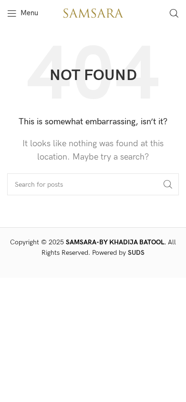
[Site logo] (93, 12)
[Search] (174, 13)
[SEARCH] (168, 184)
